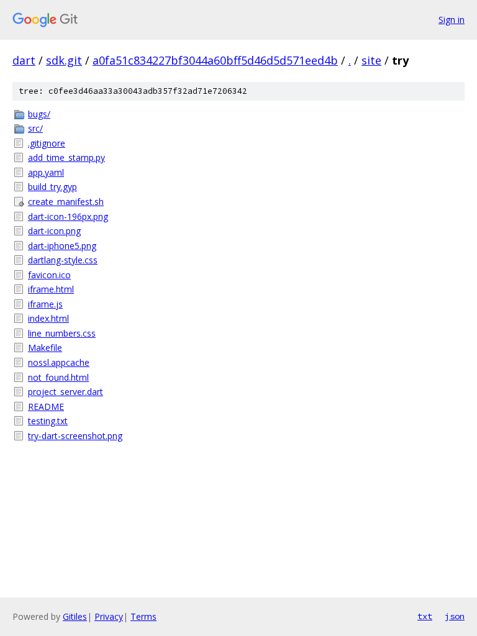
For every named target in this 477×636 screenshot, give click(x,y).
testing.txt (48, 421)
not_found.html (58, 377)
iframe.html (51, 289)
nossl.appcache (58, 362)
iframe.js (45, 304)
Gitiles (75, 616)
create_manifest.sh (66, 201)
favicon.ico (49, 275)
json (455, 616)
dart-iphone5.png (62, 246)
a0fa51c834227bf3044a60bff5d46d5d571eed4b (215, 60)
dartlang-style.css (63, 260)
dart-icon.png (54, 231)
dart (23, 60)
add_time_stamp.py (66, 157)
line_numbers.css (62, 333)
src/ (35, 128)
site (371, 60)
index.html (48, 318)
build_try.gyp (52, 187)
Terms (143, 616)
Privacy (108, 616)
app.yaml (46, 172)
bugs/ (39, 114)
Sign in (451, 19)
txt (424, 616)
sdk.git (64, 60)
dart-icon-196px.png (68, 216)
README (46, 406)
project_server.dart (65, 392)
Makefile (45, 347)
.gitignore (46, 143)
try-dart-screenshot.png (75, 436)
